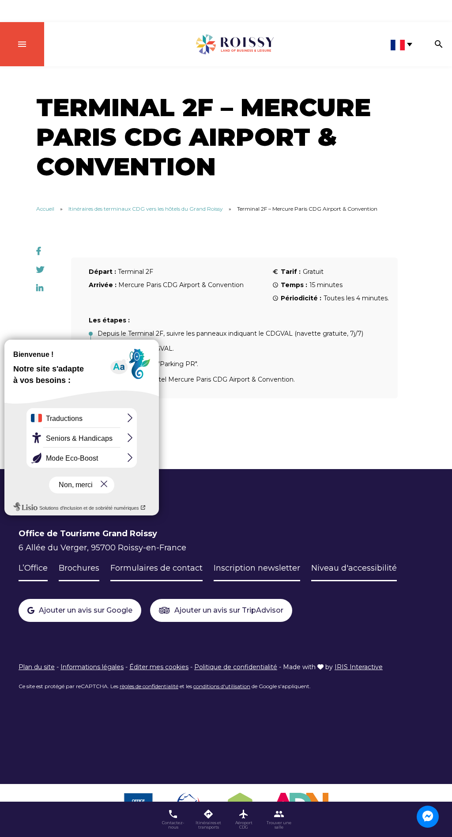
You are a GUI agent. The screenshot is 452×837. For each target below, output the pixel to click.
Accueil (45, 208)
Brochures (79, 568)
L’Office (33, 568)
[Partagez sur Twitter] (40, 270)
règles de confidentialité (149, 686)
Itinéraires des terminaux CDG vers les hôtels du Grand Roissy (145, 208)
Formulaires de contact (156, 568)
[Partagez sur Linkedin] (39, 288)
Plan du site (37, 667)
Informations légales (92, 667)
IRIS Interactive (359, 667)
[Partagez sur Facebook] (38, 251)
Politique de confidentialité (235, 667)
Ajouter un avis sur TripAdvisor (228, 610)
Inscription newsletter (257, 568)
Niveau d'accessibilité (354, 568)
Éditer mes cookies (158, 667)
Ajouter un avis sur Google (85, 610)
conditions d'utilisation (221, 686)
